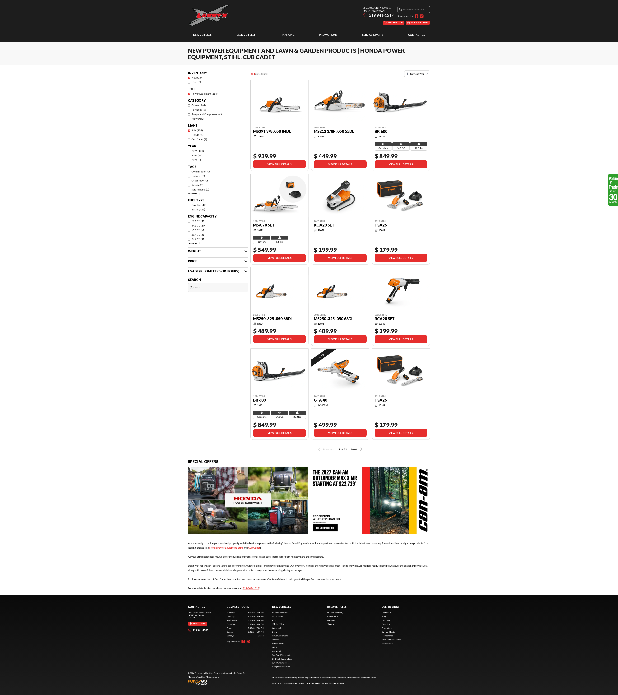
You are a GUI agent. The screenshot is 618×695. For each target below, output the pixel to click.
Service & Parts (372, 34)
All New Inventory (279, 612)
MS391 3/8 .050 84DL (272, 131)
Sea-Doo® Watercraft (281, 655)
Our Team (386, 620)
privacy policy (324, 683)
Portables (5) (199, 109)
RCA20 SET (385, 318)
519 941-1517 (381, 15)
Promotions (328, 34)
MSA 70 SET (264, 225)
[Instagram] (422, 16)
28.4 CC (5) (198, 234)
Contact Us (416, 34)
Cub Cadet (254, 547)
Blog (384, 616)
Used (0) (196, 81)
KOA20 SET (324, 225)
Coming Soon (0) (201, 171)
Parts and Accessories (391, 639)
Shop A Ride (206, 677)
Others (275, 647)
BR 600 (381, 131)
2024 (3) (196, 159)
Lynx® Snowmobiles (281, 663)
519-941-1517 (251, 588)
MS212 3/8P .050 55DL (334, 131)
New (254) (197, 77)
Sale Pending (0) (200, 189)
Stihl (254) (197, 130)
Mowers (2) (198, 118)
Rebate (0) (197, 184)
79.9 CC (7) (198, 230)
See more (192, 193)
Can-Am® (276, 651)
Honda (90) (198, 134)
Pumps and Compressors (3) (207, 114)
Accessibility (387, 643)
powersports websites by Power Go (230, 673)
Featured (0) (198, 175)
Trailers (275, 639)
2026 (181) (198, 150)
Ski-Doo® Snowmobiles (282, 659)
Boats (274, 632)
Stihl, (240, 547)
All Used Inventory (335, 612)
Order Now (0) (200, 180)
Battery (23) (198, 209)
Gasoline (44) (199, 204)
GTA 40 (320, 400)
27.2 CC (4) (198, 239)
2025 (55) (197, 155)
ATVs (274, 620)
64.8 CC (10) (198, 225)
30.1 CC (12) (198, 220)
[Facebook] (417, 16)
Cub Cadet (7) (199, 139)
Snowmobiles (278, 643)
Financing (288, 34)
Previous (328, 449)
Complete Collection (281, 666)
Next (354, 449)
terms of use (338, 683)
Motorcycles (277, 616)
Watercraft (276, 628)
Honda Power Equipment (223, 547)
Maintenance (387, 636)
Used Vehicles (246, 34)
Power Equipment (280, 636)
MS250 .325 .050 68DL (273, 318)
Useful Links (390, 606)
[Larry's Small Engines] (228, 15)
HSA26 (381, 225)
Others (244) (199, 105)
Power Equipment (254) (205, 93)
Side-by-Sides (278, 624)
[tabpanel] (245, 624)
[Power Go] (217, 682)
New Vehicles (202, 34)
